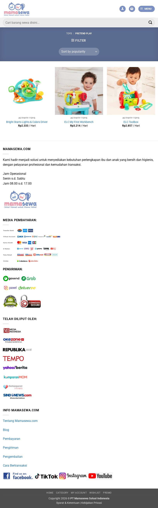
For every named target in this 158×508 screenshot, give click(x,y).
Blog (6, 430)
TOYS (69, 33)
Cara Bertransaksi (15, 465)
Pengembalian (13, 456)
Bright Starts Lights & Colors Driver (27, 122)
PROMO (107, 492)
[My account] (122, 9)
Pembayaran (11, 439)
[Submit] (150, 22)
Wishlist (95, 492)
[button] (132, 9)
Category (62, 492)
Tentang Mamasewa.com (20, 421)
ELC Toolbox (131, 122)
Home (49, 492)
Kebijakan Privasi (91, 503)
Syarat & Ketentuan (68, 503)
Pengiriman (10, 447)
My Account (79, 492)
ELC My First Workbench (78, 122)
